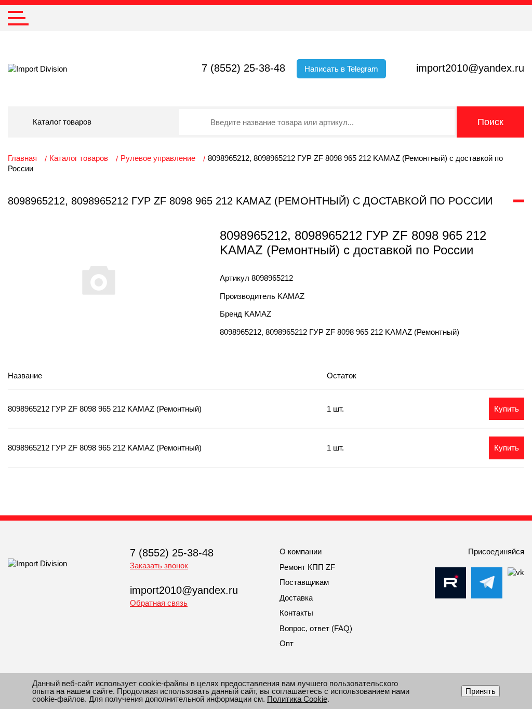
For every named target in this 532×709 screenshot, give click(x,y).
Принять (481, 691)
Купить (506, 408)
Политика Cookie (297, 698)
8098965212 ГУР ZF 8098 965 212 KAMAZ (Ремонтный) (105, 408)
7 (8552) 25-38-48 (243, 68)
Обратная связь (159, 602)
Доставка (296, 597)
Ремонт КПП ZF (307, 567)
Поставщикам (304, 582)
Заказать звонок (159, 565)
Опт (287, 643)
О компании (301, 551)
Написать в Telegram (341, 68)
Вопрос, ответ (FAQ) (316, 628)
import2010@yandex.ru (470, 68)
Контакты (296, 612)
